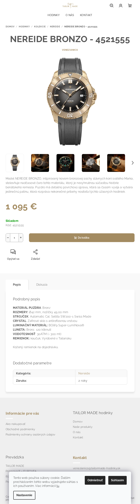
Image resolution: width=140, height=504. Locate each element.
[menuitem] (54, 15)
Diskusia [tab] (42, 284)
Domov (78, 421)
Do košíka (83, 237)
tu (58, 486)
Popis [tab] (17, 284)
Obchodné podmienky (20, 429)
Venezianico (70, 50)
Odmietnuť (95, 480)
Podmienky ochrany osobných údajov (30, 434)
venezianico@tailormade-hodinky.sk (96, 468)
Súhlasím (117, 480)
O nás (76, 432)
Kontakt (78, 437)
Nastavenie (24, 495)
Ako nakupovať (16, 424)
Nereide (84, 373)
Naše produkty (82, 427)
